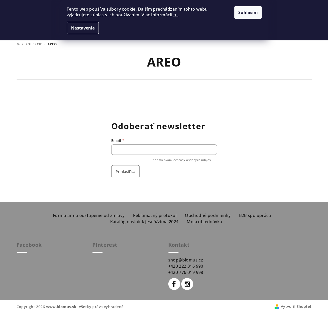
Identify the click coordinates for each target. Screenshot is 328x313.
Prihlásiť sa (125, 171)
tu (175, 15)
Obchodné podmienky (208, 215)
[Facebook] (174, 284)
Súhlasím (248, 12)
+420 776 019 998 (185, 272)
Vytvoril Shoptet (296, 306)
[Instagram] (187, 284)
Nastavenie (83, 28)
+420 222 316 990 (185, 266)
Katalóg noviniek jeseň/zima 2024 (144, 221)
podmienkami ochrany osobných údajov (182, 160)
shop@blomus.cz (185, 260)
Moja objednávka (204, 221)
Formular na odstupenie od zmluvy (89, 215)
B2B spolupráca (255, 215)
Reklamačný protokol (155, 215)
